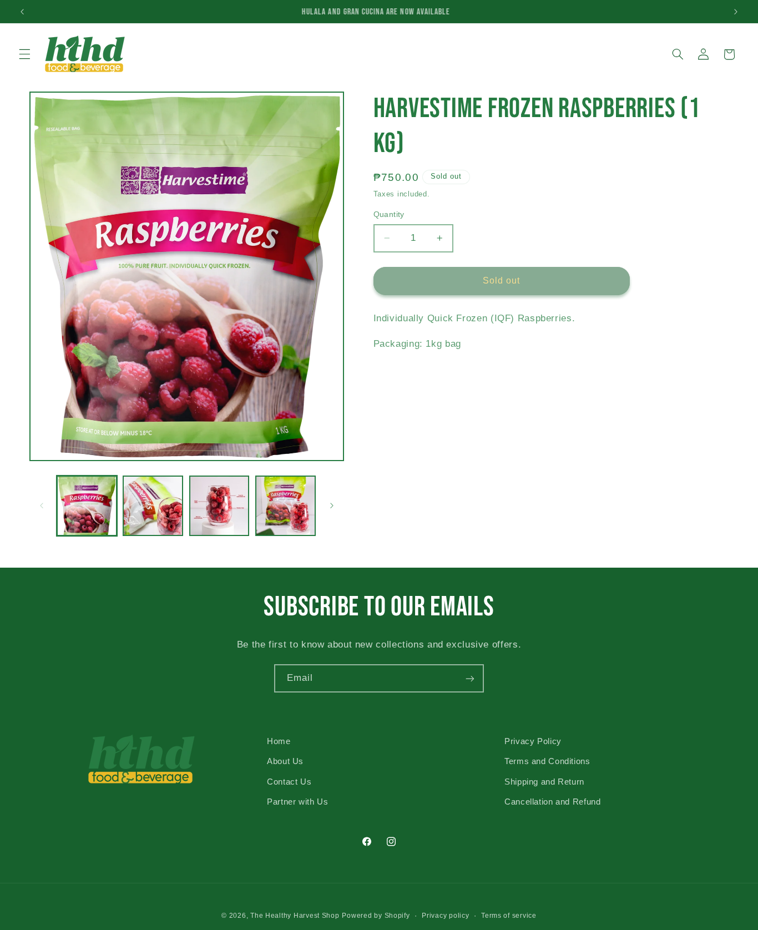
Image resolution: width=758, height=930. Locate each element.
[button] (24, 54)
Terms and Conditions (547, 761)
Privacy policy (445, 915)
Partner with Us (297, 801)
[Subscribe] (470, 678)
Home (279, 741)
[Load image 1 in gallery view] (87, 506)
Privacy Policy (533, 741)
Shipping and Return (544, 781)
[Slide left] (41, 505)
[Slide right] (332, 505)
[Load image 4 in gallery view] (285, 506)
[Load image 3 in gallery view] (219, 506)
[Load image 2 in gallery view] (153, 506)
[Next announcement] (736, 12)
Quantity (389, 214)
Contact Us (289, 781)
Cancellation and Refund (552, 801)
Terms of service (509, 915)
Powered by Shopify (376, 915)
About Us (285, 761)
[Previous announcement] (22, 12)
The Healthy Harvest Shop (295, 915)
